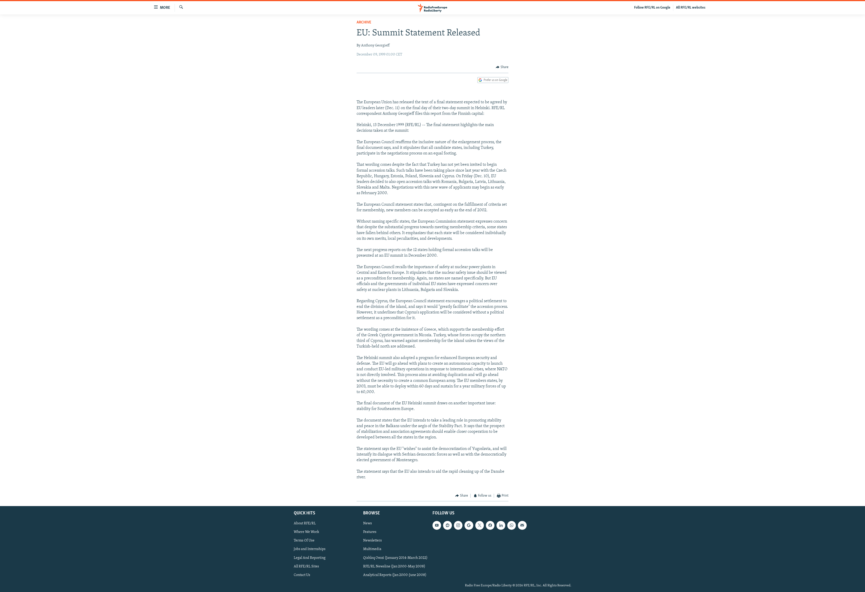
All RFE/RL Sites (306, 566)
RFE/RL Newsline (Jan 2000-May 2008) (394, 566)
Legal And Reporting (310, 558)
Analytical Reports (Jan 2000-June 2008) (394, 575)
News (367, 523)
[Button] (502, 67)
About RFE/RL (305, 523)
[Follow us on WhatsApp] (511, 525)
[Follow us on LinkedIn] (500, 525)
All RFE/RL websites (691, 7)
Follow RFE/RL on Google (652, 7)
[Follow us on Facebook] (490, 525)
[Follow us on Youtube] (436, 525)
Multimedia (372, 549)
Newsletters (372, 540)
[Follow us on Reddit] (447, 525)
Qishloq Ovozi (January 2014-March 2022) (395, 558)
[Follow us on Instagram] (458, 525)
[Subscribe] (522, 525)
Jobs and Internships (310, 549)
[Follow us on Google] (468, 525)
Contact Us (302, 575)
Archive (364, 23)
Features (369, 532)
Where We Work (306, 532)
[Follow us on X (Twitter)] (479, 525)
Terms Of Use (304, 540)
